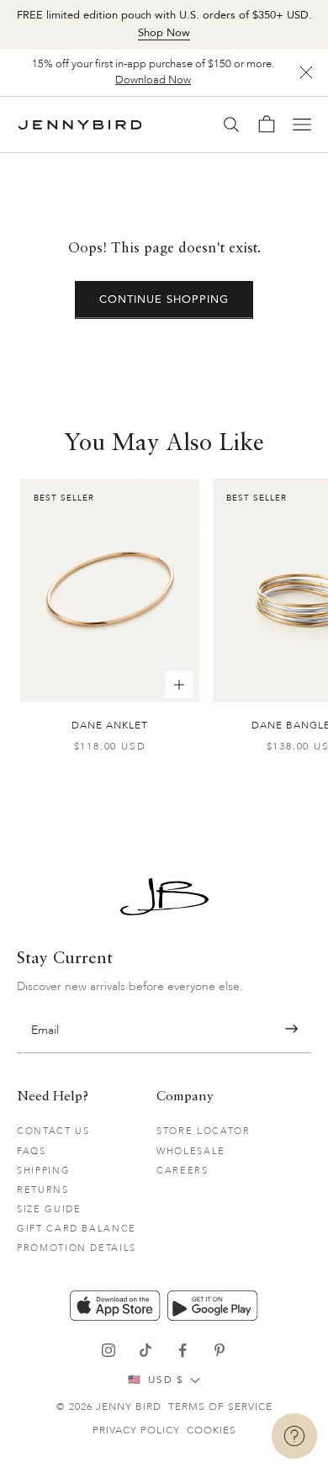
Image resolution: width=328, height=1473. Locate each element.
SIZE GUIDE (49, 1209)
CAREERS (182, 1170)
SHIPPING (43, 1170)
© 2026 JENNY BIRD (108, 1406)
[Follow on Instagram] (108, 1350)
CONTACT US (53, 1131)
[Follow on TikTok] (145, 1350)
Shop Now (164, 32)
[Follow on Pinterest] (219, 1350)
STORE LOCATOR (203, 1131)
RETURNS (43, 1190)
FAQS (31, 1151)
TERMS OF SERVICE (220, 1406)
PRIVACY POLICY (136, 1430)
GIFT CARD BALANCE (76, 1228)
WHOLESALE (190, 1151)
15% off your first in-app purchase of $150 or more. (153, 72)
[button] (291, 1029)
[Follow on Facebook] (182, 1350)
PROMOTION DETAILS (76, 1248)
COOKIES (211, 1430)
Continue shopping (164, 299)
